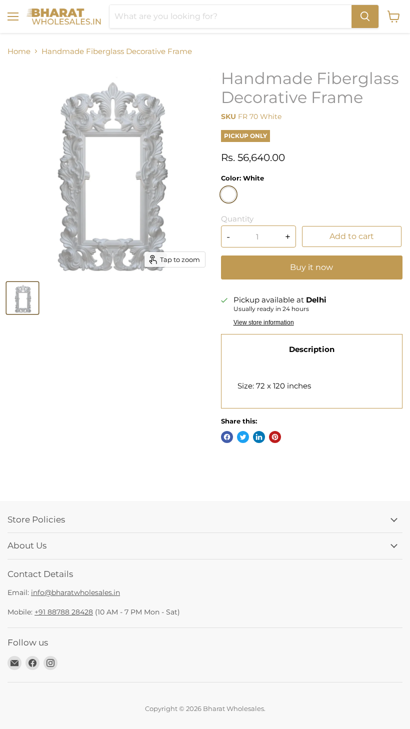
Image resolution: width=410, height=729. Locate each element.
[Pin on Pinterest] (275, 437)
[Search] (365, 16)
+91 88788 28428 (63, 612)
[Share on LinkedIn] (259, 437)
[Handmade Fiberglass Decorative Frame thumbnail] (22, 298)
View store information (264, 322)
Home (19, 51)
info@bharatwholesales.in (75, 592)
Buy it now (311, 267)
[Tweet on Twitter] (243, 437)
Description (311, 349)
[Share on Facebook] (227, 437)
